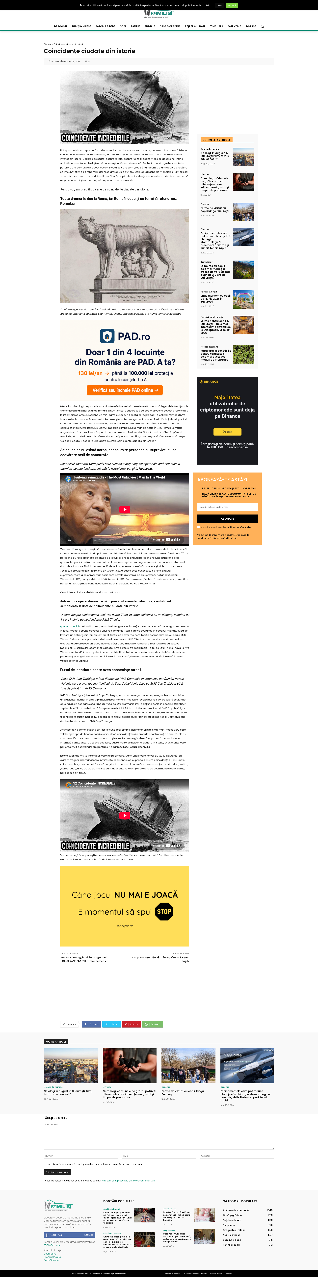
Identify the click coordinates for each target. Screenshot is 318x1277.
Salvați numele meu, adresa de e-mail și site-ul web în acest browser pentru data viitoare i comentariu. (95, 1164)
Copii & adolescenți (212, 317)
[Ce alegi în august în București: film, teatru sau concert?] (243, 157)
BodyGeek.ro (51, 1260)
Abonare (227, 519)
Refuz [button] (209, 5)
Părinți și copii (209, 291)
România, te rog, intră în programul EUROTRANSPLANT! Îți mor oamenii (83, 959)
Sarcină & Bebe (169, 1209)
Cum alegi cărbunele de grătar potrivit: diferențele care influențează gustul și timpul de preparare (215, 184)
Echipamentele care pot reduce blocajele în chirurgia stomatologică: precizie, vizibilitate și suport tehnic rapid (216, 240)
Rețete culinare (209, 346)
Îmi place (88, 1235)
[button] (262, 26)
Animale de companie (112, 1233)
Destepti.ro (50, 1253)
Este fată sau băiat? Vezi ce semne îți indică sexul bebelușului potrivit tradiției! (177, 1216)
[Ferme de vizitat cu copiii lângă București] (243, 212)
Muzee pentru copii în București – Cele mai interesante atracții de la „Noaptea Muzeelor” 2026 (216, 327)
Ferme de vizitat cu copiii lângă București (215, 209)
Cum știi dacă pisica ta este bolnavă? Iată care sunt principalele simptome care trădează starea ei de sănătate (117, 1242)
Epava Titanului (69, 626)
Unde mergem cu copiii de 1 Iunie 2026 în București (216, 298)
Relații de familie (210, 149)
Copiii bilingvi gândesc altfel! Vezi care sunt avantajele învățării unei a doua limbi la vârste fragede (117, 1217)
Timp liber (206, 262)
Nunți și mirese (169, 1230)
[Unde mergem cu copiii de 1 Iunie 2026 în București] (243, 299)
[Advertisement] (125, 991)
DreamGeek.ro (52, 1257)
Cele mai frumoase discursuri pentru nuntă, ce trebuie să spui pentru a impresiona (177, 1237)
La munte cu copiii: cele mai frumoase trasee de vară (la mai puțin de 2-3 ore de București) (215, 272)
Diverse (47, 44)
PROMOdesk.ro (52, 1245)
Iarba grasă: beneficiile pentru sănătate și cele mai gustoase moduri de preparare (216, 355)
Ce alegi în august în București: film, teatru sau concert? (215, 156)
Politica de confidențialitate (240, 527)
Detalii (219, 5)
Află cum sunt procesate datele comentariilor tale (128, 1180)
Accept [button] (232, 5)
